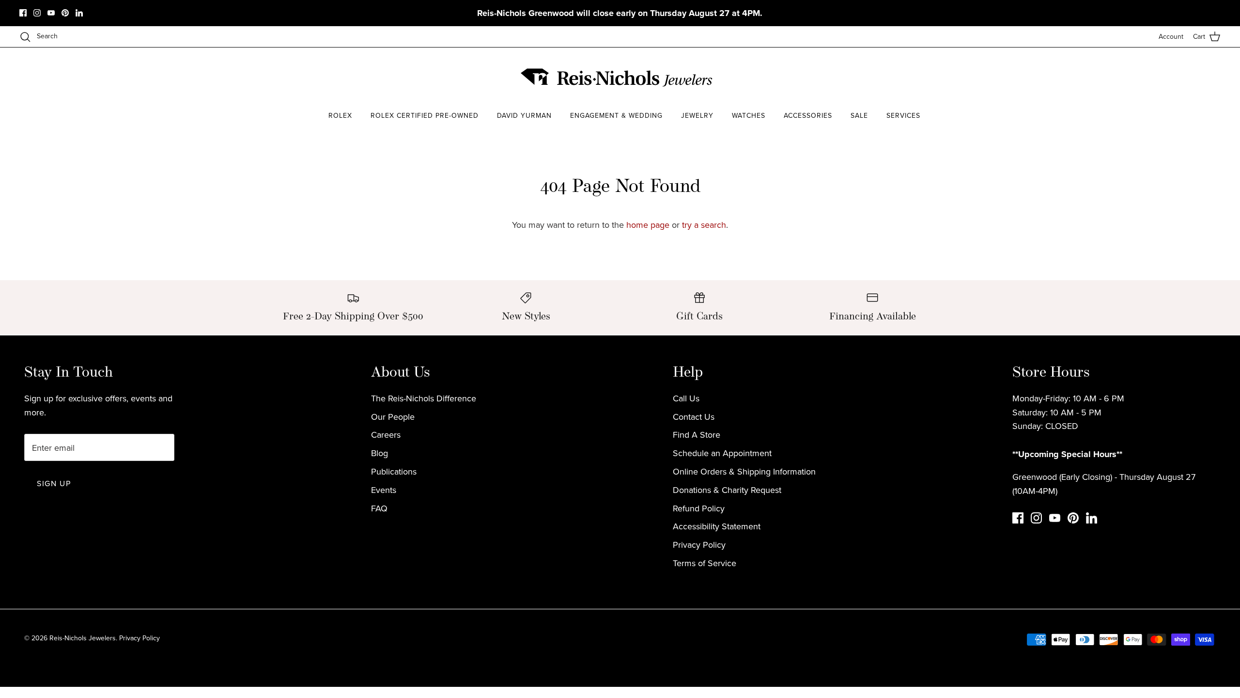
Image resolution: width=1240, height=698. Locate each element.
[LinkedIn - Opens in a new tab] (79, 12)
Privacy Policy (699, 545)
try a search (704, 225)
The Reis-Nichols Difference (423, 398)
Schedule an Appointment (722, 453)
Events (383, 490)
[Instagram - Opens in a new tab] (37, 12)
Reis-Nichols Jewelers (82, 638)
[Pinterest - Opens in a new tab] (65, 12)
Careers (386, 434)
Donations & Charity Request (727, 490)
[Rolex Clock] (922, 77)
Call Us (686, 398)
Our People (393, 417)
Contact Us (693, 417)
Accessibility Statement (716, 526)
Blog (379, 453)
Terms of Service (704, 563)
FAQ (379, 508)
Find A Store (696, 434)
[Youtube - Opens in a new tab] (51, 12)
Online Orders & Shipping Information (744, 471)
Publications (394, 471)
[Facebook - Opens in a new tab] (23, 12)
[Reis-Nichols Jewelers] (617, 77)
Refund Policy (699, 508)
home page (647, 225)
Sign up (54, 483)
